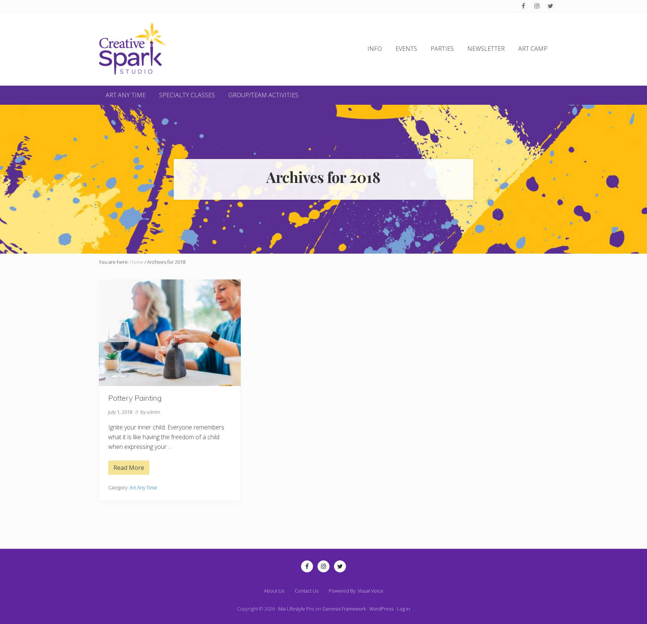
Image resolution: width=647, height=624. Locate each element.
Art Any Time (143, 487)
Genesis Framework (344, 608)
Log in (403, 608)
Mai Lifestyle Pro (296, 608)
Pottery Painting (135, 398)
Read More (128, 469)
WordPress (381, 608)
